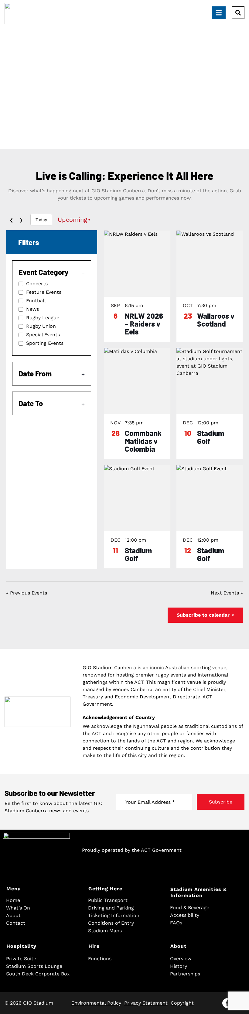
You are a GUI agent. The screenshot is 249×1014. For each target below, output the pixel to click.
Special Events (43, 334)
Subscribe (220, 802)
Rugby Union (41, 326)
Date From (35, 373)
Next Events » (227, 593)
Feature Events (43, 292)
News (32, 309)
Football (36, 300)
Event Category (43, 272)
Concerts (37, 283)
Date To (31, 403)
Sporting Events (44, 343)
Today (41, 219)
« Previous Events (26, 593)
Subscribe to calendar (205, 615)
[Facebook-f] (227, 1003)
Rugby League (42, 317)
